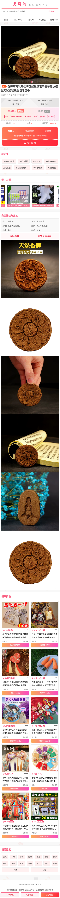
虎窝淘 (20, 4)
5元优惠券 (13, 645)
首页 (6, 19)
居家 (5, 863)
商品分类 (18, 19)
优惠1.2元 (43, 836)
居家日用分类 (8, 161)
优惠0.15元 (43, 741)
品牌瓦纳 (7, 168)
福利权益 (42, 19)
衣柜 (47, 857)
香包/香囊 (24, 161)
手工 (38, 863)
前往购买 (50, 894)
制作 (47, 863)
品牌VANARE (51, 161)
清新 (30, 863)
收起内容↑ (15, 236)
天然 (15, 870)
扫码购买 (30, 894)
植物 (21, 857)
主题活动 (30, 19)
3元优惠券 (13, 788)
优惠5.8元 (43, 645)
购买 (43, 788)
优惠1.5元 (13, 693)
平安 (13, 857)
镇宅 (30, 857)
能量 (55, 863)
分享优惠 (10, 894)
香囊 (38, 857)
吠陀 (55, 857)
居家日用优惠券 (22, 168)
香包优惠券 (38, 168)
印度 (44, 870)
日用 (21, 863)
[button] (22, 82)
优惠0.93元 (14, 741)
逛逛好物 (54, 19)
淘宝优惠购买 (44, 236)
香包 (5, 857)
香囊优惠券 (52, 168)
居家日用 (36, 161)
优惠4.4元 (43, 693)
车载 (13, 863)
